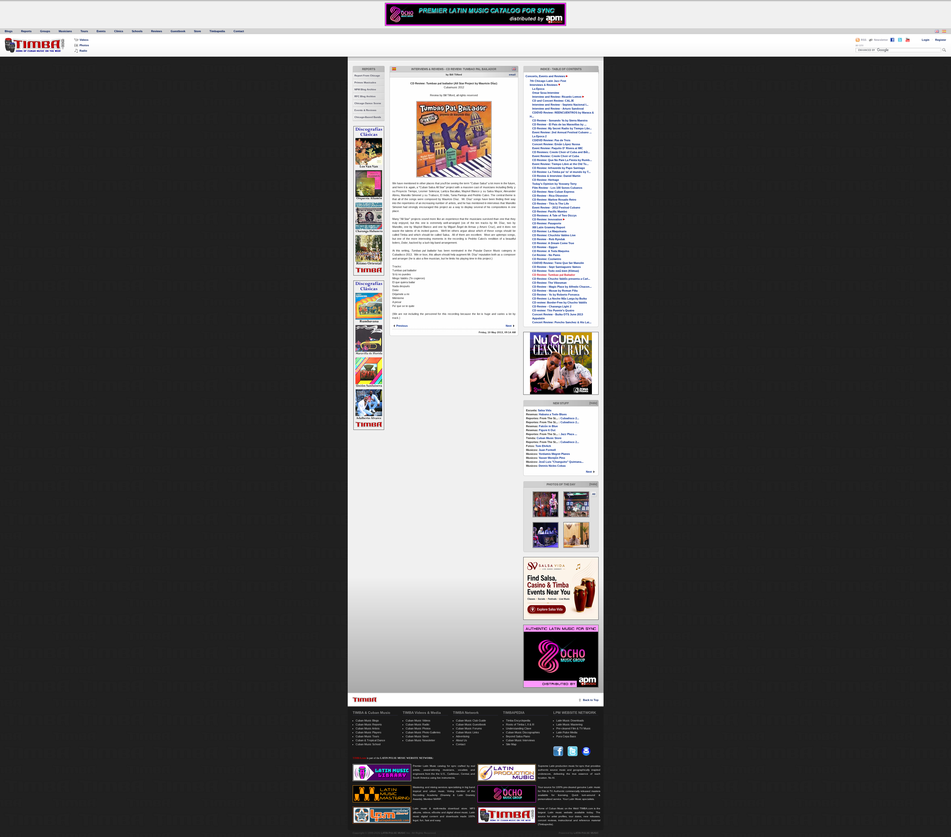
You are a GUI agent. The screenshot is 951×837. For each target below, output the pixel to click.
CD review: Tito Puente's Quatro (553, 310)
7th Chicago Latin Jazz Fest (548, 80)
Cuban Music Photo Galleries (423, 732)
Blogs (8, 31)
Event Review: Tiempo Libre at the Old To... (560, 164)
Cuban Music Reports (369, 724)
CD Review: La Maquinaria (549, 231)
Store (197, 31)
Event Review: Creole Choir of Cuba (555, 156)
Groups (45, 31)
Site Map (511, 744)
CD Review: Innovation (547, 219)
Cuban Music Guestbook (471, 724)
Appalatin (538, 318)
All (593, 494)
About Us (461, 740)
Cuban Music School (368, 744)
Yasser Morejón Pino (552, 457)
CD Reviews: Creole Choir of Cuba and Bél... (561, 152)
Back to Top (591, 699)
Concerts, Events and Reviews (545, 76)
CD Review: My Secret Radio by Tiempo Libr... (562, 128)
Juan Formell (547, 449)
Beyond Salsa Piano (518, 736)
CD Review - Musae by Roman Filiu (555, 290)
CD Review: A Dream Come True (553, 243)
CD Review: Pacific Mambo (549, 211)
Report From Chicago (367, 75)
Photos (84, 45)
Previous (402, 325)
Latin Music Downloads (570, 720)
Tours (84, 31)
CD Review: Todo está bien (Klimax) (555, 270)
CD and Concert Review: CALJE (553, 100)
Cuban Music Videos (418, 720)
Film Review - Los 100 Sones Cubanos (557, 187)
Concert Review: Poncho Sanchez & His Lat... (561, 322)
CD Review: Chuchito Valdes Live (554, 235)
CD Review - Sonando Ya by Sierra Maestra (559, 120)
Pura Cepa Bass (566, 736)
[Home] (364, 699)
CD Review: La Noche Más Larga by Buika (559, 298)
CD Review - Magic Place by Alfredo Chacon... (562, 286)
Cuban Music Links (467, 732)
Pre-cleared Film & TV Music (573, 728)
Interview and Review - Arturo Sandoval (558, 108)
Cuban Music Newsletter (420, 740)
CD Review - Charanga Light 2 (551, 306)
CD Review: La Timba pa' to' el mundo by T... (561, 171)
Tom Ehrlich (543, 445)
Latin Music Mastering (569, 724)
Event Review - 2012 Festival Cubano (556, 207)
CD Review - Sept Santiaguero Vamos (556, 266)
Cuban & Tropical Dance (370, 740)
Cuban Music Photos (418, 728)
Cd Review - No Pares (546, 255)
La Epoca (538, 88)
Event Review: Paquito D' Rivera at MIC (557, 148)
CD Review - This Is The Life (550, 203)
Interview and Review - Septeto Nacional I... (560, 104)
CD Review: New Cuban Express (553, 191)
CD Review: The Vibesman (549, 282)
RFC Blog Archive (365, 96)
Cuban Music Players (368, 732)
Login (925, 39)
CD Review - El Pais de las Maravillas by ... (559, 124)
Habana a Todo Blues (553, 414)
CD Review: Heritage (545, 179)
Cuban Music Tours (367, 736)
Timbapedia (217, 31)
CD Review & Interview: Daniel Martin (556, 175)
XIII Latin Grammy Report (548, 227)
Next (589, 471)
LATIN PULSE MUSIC (393, 833)
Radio (83, 50)
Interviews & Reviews (543, 84)
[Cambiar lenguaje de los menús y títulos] (944, 31)
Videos (83, 39)
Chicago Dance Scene (367, 103)
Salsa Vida (544, 410)
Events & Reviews (365, 110)
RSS (863, 39)
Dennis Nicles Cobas (552, 465)
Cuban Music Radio (417, 724)
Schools (137, 31)
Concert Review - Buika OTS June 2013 (557, 314)
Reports (26, 31)
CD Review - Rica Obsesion (550, 195)
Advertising (462, 736)
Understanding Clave (518, 728)
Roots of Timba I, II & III (520, 724)
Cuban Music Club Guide (471, 720)
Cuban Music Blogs (367, 720)
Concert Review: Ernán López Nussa (556, 144)
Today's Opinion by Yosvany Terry (554, 183)
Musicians (65, 31)
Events (101, 31)
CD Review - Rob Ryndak (548, 239)
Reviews (156, 31)
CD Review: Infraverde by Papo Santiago (558, 167)
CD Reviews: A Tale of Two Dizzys (554, 215)
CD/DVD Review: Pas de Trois (551, 140)
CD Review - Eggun (544, 247)
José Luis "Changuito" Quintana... (561, 461)
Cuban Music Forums (469, 728)
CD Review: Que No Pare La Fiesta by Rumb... (562, 160)
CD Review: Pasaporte (546, 223)
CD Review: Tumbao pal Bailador (553, 274)
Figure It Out (547, 430)
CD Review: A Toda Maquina (550, 251)
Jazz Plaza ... (568, 434)
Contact (239, 31)
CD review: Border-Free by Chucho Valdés (559, 302)
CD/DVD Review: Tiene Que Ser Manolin (558, 262)
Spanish (394, 69)
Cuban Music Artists (368, 728)
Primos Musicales (365, 82)
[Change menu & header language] (937, 31)
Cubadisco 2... (569, 418)
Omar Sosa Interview (545, 92)
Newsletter (881, 39)
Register (940, 39)
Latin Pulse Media (566, 732)
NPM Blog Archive (365, 89)
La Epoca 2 (539, 136)
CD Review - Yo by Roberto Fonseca (555, 294)
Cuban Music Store (549, 438)
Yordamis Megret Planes (554, 453)
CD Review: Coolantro (546, 258)
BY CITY (860, 46)
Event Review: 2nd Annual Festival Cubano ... (562, 132)
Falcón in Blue (548, 426)
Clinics (118, 31)
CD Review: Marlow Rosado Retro (554, 199)
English (514, 69)
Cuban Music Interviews (520, 740)
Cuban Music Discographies (523, 732)
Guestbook (178, 31)
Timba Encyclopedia (518, 720)
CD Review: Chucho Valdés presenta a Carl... (561, 278)
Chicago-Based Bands (367, 117)
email (512, 74)
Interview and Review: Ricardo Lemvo (556, 96)
